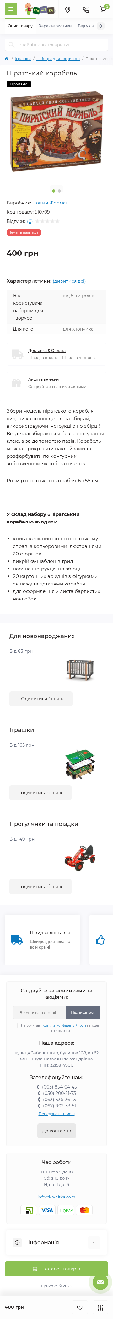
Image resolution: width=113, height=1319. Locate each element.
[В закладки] (80, 1307)
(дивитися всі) (69, 281)
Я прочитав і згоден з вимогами (60, 1028)
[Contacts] (86, 9)
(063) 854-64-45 (59, 1087)
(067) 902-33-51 (59, 1106)
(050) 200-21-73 (59, 1093)
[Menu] (11, 9)
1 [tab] (53, 191)
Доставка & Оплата (47, 350)
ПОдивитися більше (41, 699)
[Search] (12, 45)
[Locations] (67, 9)
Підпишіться (83, 1012)
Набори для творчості (58, 58)
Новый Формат (50, 203)
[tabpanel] (56, 131)
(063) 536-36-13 (59, 1099)
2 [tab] (59, 191)
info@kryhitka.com (56, 1197)
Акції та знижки (43, 379)
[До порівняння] (100, 1307)
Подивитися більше (40, 793)
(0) (30, 221)
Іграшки (23, 58)
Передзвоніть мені (57, 1113)
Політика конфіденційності (63, 1025)
